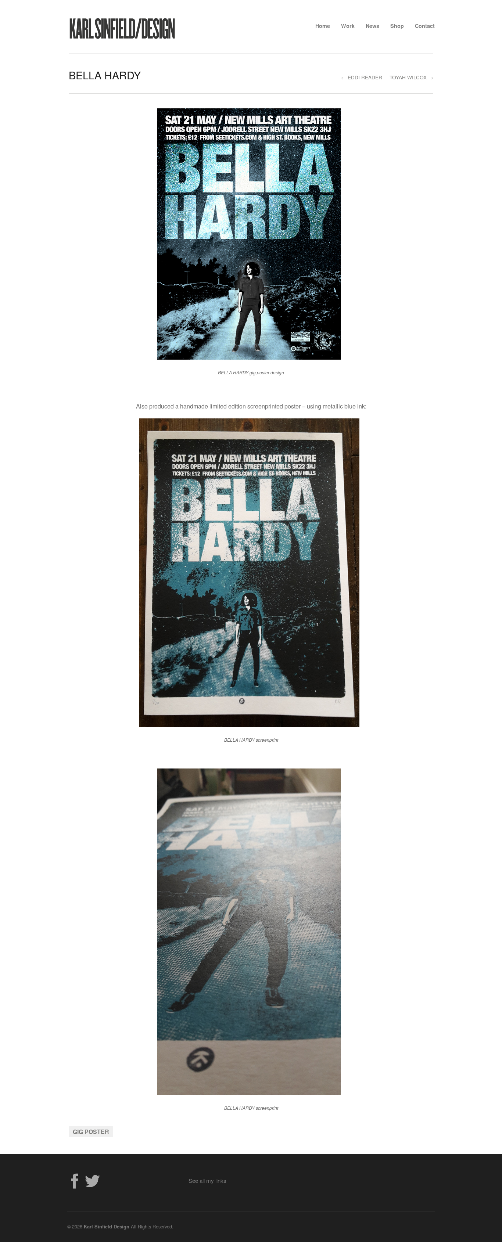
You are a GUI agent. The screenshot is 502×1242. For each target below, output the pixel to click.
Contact (425, 25)
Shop (397, 25)
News (372, 25)
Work (348, 25)
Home (322, 25)
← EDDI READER (361, 77)
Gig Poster (91, 1131)
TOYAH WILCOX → (411, 77)
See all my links (207, 1180)
